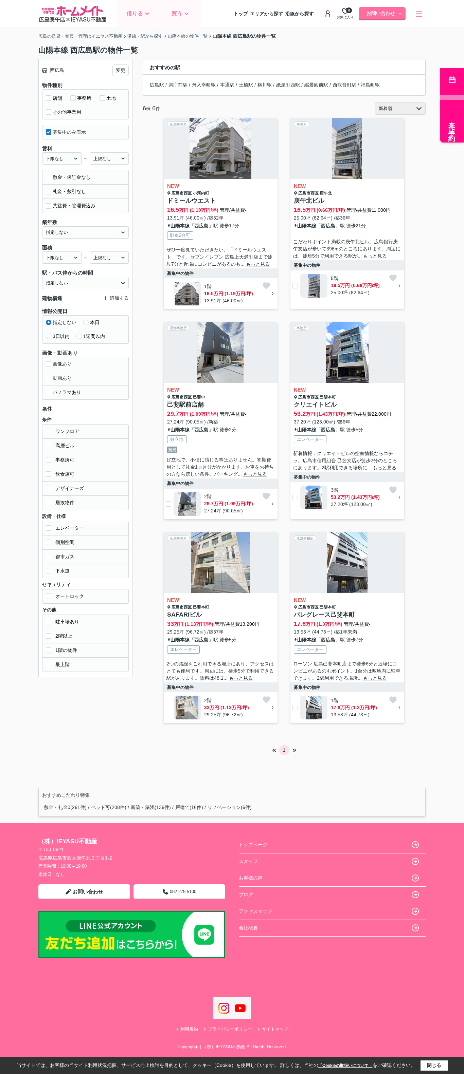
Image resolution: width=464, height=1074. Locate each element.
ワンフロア (67, 431)
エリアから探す (266, 13)
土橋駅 (246, 85)
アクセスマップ (255, 911)
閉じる (434, 1065)
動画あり (62, 378)
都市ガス (64, 556)
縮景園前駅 (316, 85)
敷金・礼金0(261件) (65, 807)
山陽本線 (180, 225)
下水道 (62, 570)
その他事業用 (67, 112)
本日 (95, 322)
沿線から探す (299, 13)
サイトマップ (275, 1029)
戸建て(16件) (189, 807)
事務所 (84, 98)
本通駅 (227, 85)
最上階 (62, 664)
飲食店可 (64, 474)
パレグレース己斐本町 (324, 614)
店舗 (57, 98)
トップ (241, 13)
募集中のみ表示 (69, 132)
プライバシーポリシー (230, 1029)
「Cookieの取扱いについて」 (345, 1065)
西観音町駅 (344, 85)
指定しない (64, 322)
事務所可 (64, 460)
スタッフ (248, 861)
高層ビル (64, 445)
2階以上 (63, 636)
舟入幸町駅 (204, 85)
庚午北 (326, 193)
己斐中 (199, 397)
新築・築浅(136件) (151, 807)
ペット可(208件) (108, 807)
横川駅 (264, 85)
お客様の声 (251, 878)
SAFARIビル (184, 614)
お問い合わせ (381, 13)
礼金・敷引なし (69, 191)
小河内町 (201, 193)
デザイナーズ (69, 488)
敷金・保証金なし (72, 177)
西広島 (201, 225)
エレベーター (69, 528)
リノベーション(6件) (230, 807)
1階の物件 (66, 650)
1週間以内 (94, 336)
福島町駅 (370, 85)
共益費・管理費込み (74, 205)
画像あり (62, 363)
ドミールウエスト (191, 200)
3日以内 (61, 336)
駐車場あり (67, 621)
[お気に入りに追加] (266, 285)
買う (177, 13)
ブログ (246, 894)
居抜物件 (64, 502)
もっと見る (258, 264)
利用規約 (189, 1029)
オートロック (69, 596)
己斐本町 (328, 397)
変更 (120, 70)
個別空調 (64, 542)
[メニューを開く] (419, 13)
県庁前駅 (178, 85)
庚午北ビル (309, 200)
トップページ (253, 844)
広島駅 (157, 85)
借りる (135, 13)
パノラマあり (67, 392)
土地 (111, 98)
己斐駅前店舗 (185, 404)
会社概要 (248, 927)
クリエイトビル (315, 404)
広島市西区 (182, 193)
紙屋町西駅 (288, 85)
